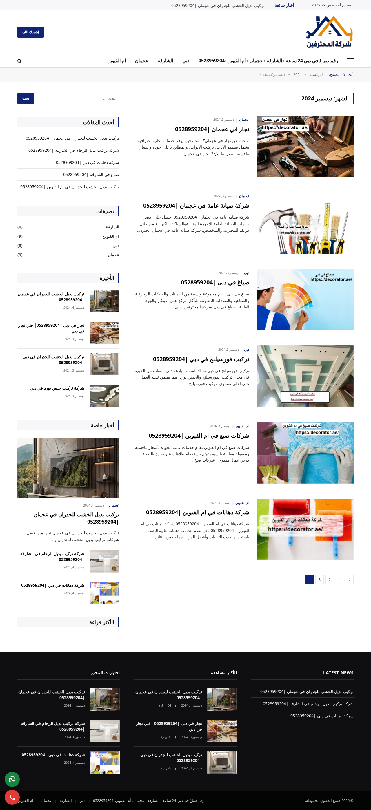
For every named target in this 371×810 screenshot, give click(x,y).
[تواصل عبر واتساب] (12, 779)
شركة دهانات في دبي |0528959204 (87, 162)
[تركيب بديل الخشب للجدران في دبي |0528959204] (104, 364)
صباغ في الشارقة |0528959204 (91, 174)
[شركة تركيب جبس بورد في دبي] (104, 396)
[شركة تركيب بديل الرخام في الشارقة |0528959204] (104, 561)
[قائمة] (350, 60)
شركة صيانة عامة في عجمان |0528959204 (196, 205)
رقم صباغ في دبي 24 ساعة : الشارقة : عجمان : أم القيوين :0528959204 (268, 60)
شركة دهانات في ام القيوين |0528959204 (197, 512)
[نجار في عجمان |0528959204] (305, 146)
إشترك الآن (30, 32)
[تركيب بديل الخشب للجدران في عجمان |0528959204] (104, 301)
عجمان (141, 60)
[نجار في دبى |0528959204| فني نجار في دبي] (104, 333)
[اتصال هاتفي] (12, 797)
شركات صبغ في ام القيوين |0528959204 (199, 435)
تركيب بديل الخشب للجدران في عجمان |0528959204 (218, 5)
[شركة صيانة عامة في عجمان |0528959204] (305, 223)
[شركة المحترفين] (329, 32)
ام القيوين (116, 60)
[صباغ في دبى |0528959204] (305, 299)
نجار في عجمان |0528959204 (212, 129)
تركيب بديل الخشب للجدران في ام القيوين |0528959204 (69, 186)
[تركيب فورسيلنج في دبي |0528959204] (305, 376)
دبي (185, 60)
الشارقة (165, 60)
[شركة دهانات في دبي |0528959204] (104, 593)
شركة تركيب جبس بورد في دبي (57, 388)
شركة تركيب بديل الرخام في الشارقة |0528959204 (73, 150)
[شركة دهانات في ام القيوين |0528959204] (305, 529)
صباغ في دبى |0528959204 (215, 282)
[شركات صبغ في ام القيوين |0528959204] (305, 453)
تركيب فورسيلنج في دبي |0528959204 (201, 359)
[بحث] (20, 60)
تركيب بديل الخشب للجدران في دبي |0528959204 (53, 359)
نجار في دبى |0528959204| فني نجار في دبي (51, 328)
